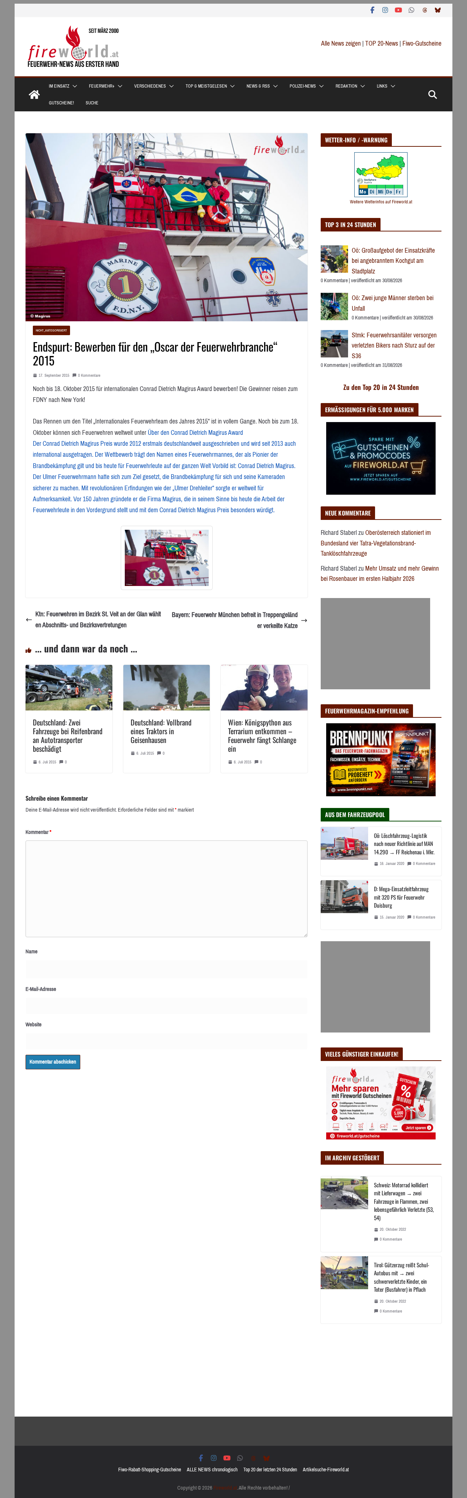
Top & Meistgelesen (206, 86)
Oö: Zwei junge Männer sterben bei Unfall (392, 303)
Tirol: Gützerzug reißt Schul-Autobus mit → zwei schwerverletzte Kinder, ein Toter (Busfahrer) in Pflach (401, 1277)
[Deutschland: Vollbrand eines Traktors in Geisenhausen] (166, 670)
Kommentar (38, 832)
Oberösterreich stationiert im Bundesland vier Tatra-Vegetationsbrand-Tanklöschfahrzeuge (376, 543)
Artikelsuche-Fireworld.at (326, 1469)
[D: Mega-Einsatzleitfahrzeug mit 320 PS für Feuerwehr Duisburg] (344, 905)
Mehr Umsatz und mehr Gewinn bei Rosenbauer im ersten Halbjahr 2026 (380, 574)
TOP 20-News (382, 43)
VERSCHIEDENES (150, 86)
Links (382, 86)
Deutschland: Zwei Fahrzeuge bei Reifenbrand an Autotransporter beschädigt (68, 735)
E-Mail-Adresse (41, 989)
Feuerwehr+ (102, 86)
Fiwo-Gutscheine (421, 43)
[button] (73, 86)
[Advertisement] (375, 643)
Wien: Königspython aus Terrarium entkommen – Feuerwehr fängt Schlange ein (262, 735)
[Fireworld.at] (34, 94)
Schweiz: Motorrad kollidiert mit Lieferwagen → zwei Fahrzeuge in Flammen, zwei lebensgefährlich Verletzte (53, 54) (404, 1201)
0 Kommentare (89, 375)
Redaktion (346, 86)
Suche (92, 103)
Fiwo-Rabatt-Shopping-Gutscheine (149, 1469)
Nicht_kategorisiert (51, 330)
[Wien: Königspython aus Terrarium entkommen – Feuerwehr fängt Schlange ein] (264, 670)
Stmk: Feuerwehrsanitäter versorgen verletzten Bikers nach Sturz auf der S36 (394, 345)
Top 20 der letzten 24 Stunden (270, 1469)
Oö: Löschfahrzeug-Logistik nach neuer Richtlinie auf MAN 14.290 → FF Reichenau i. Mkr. (404, 843)
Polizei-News (303, 86)
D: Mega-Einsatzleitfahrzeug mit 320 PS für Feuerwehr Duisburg (401, 897)
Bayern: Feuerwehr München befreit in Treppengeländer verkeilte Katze (235, 620)
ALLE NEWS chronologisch (212, 1469)
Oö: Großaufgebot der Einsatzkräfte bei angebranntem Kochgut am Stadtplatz (393, 261)
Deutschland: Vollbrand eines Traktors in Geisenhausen (161, 731)
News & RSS (258, 86)
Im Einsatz (59, 86)
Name (32, 951)
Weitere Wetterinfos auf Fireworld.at (381, 202)
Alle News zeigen (341, 43)
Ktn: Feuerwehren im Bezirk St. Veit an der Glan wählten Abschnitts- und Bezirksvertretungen (98, 620)
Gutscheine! (61, 103)
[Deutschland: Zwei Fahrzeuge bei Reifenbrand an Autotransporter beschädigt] (69, 670)
